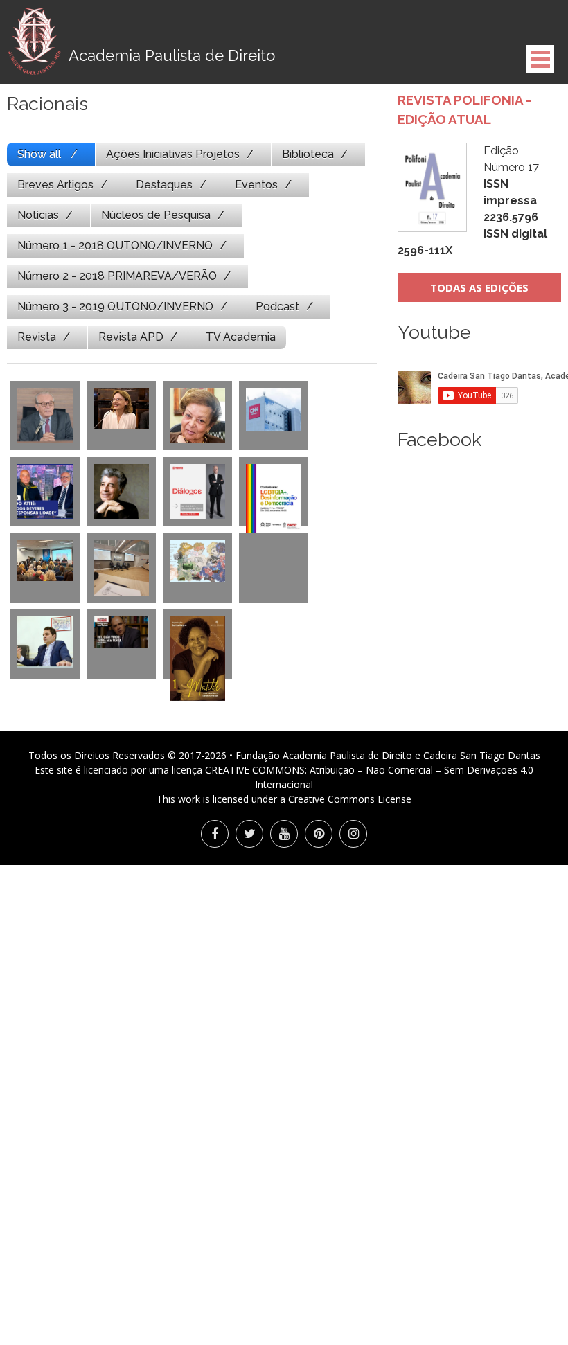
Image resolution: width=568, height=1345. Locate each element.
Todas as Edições (479, 287)
